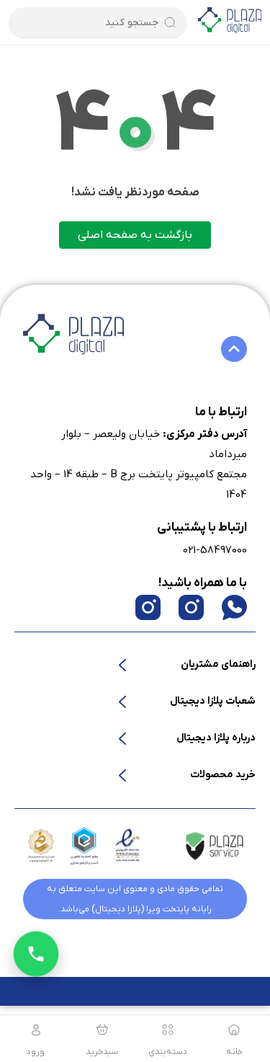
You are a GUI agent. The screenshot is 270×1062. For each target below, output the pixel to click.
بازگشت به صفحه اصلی (135, 235)
